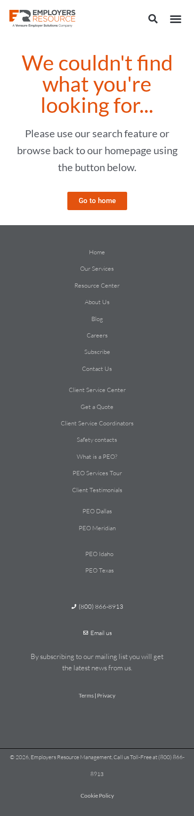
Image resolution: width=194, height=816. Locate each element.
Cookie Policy (97, 795)
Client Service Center (97, 389)
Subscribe (97, 351)
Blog (97, 318)
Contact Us (97, 368)
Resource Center (97, 285)
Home (97, 252)
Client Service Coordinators (97, 423)
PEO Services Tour (97, 473)
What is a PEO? (97, 456)
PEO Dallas (97, 511)
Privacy (106, 695)
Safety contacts (97, 439)
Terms (86, 695)
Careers (97, 335)
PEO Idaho (99, 553)
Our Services (97, 268)
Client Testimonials (97, 490)
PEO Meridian (97, 528)
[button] (153, 18)
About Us (97, 302)
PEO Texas (99, 570)
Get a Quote (97, 406)
